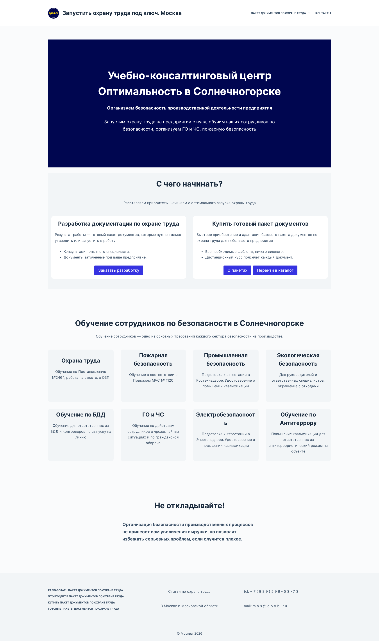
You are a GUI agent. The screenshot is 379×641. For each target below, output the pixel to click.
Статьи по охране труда (189, 591)
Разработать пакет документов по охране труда (85, 590)
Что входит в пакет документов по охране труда (86, 596)
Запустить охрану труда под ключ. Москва (122, 13)
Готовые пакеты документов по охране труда (83, 608)
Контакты (323, 13)
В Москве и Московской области (189, 606)
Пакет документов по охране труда (278, 13)
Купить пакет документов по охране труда (81, 602)
